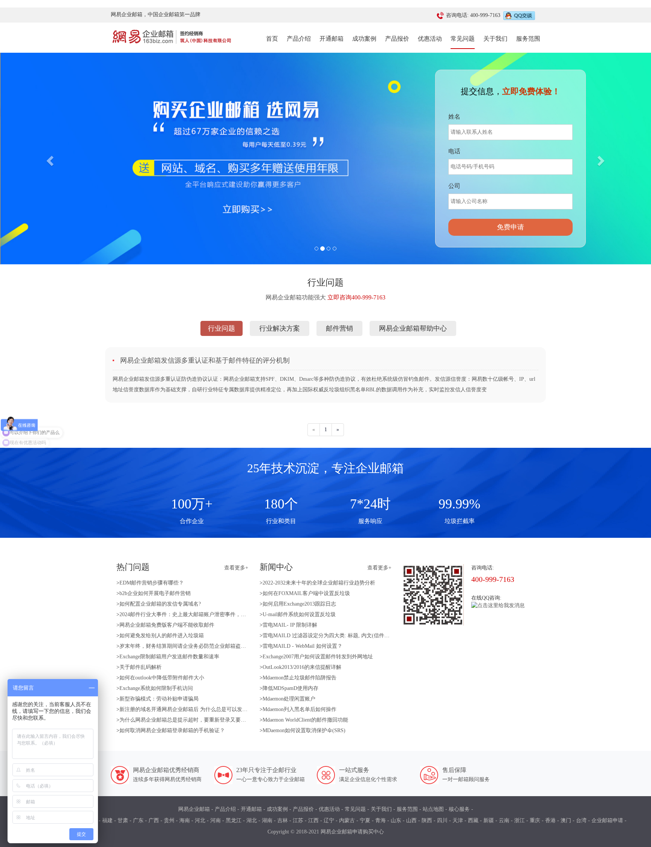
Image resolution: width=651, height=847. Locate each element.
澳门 (566, 820)
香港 (550, 820)
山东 (396, 820)
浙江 (519, 820)
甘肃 (123, 820)
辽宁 (329, 820)
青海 (380, 820)
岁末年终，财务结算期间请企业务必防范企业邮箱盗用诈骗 (188, 646)
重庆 (535, 820)
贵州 (169, 820)
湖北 (251, 820)
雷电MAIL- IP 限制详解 (290, 625)
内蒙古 (347, 820)
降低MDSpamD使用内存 (290, 688)
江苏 (298, 820)
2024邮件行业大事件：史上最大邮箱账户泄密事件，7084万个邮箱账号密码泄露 (211, 614)
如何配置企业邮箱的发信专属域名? (160, 604)
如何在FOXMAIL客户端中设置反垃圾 (306, 593)
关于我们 (495, 38)
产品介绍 (299, 38)
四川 (442, 820)
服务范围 (528, 38)
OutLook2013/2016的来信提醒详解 (302, 667)
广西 (153, 820)
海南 (184, 820)
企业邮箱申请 (607, 820)
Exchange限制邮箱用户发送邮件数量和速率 (169, 656)
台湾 (581, 820)
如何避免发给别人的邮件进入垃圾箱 (161, 635)
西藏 (473, 820)
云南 (504, 820)
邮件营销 (339, 328)
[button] (49, 158)
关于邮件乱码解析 (140, 667)
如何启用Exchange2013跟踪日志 (299, 604)
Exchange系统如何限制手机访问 (156, 688)
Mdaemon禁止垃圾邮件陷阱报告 (299, 678)
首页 (272, 38)
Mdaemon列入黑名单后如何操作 (299, 709)
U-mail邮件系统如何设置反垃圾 (299, 614)
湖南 (267, 820)
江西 (313, 820)
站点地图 (433, 809)
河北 (200, 820)
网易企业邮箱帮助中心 (413, 328)
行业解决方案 (279, 328)
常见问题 (463, 38)
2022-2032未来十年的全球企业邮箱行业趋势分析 (319, 583)
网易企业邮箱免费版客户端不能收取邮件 (166, 625)
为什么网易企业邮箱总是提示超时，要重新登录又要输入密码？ (193, 720)
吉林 (282, 820)
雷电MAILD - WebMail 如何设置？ (302, 646)
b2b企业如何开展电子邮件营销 (155, 593)
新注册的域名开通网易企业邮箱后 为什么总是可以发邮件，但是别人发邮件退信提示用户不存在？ (233, 709)
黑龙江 (233, 820)
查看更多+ (236, 568)
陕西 (427, 820)
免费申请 (510, 227)
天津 (457, 820)
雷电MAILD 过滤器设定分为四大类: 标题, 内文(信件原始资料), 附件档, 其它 (351, 635)
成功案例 (364, 38)
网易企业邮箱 (194, 809)
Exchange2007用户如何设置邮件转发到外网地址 (318, 656)
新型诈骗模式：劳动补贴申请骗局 (159, 699)
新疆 (488, 820)
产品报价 (397, 38)
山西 (411, 820)
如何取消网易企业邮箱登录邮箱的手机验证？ (172, 730)
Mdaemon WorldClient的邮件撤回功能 (305, 720)
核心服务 (459, 809)
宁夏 (365, 820)
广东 (138, 820)
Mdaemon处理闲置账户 (289, 699)
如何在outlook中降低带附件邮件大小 (161, 678)
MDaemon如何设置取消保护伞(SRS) (304, 730)
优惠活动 (430, 38)
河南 (215, 820)
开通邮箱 (331, 38)
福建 (107, 820)
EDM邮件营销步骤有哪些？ (151, 583)
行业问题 (221, 328)
